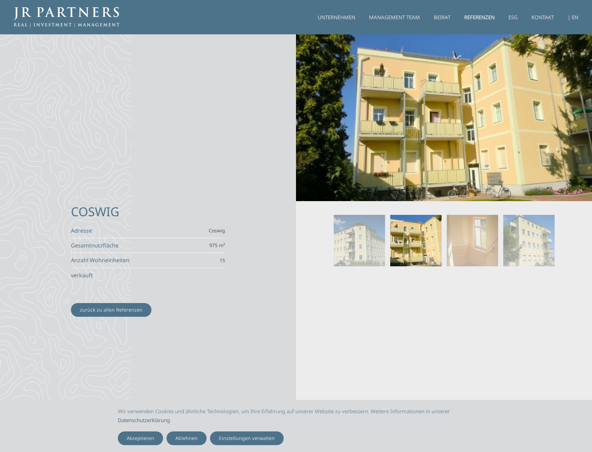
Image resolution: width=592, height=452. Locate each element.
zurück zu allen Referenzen (111, 309)
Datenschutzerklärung (144, 420)
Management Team (394, 17)
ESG (513, 17)
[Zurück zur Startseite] (67, 17)
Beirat (442, 17)
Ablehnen (186, 438)
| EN (573, 17)
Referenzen (479, 17)
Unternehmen (336, 17)
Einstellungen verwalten (247, 438)
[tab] (359, 240)
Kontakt (542, 17)
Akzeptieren (140, 438)
